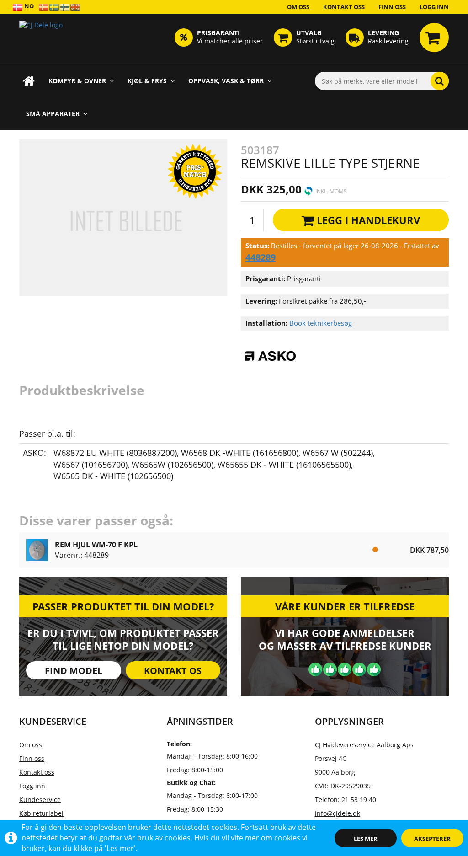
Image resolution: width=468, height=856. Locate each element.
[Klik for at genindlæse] (41, 39)
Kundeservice (40, 799)
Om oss (298, 7)
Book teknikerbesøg (320, 322)
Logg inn (434, 7)
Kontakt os (173, 670)
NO (28, 6)
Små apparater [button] (53, 113)
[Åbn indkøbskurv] (434, 37)
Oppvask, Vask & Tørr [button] (226, 80)
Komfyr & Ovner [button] (77, 80)
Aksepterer (432, 839)
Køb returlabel (41, 813)
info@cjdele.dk (337, 813)
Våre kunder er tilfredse (345, 606)
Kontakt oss (344, 7)
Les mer (366, 839)
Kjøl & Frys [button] (147, 80)
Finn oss (392, 7)
